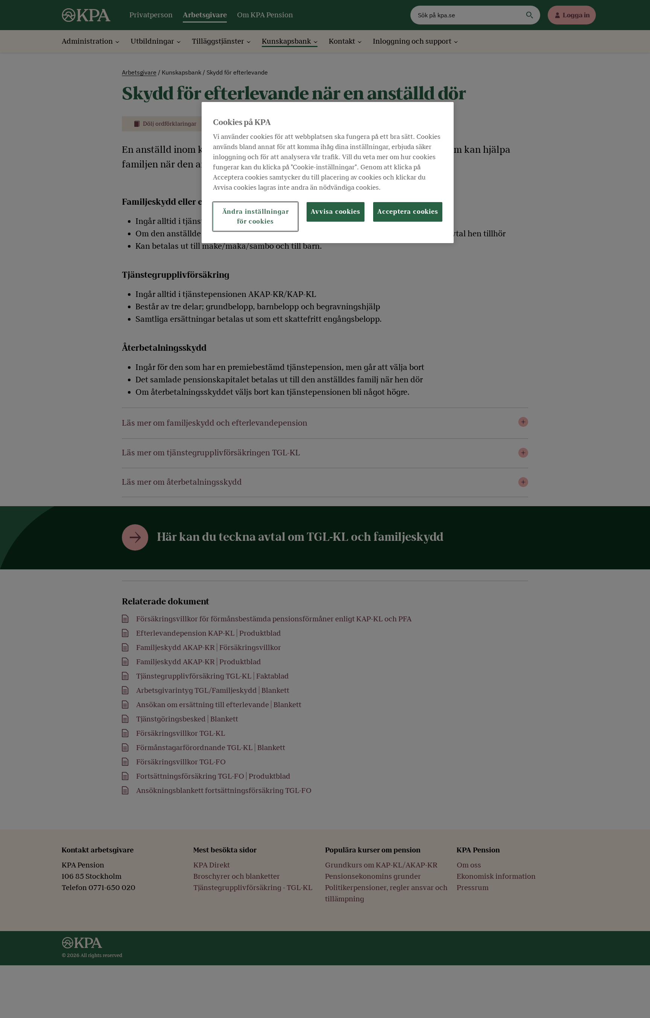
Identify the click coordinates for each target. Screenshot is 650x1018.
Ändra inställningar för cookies (255, 216)
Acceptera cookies (407, 212)
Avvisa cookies (335, 212)
